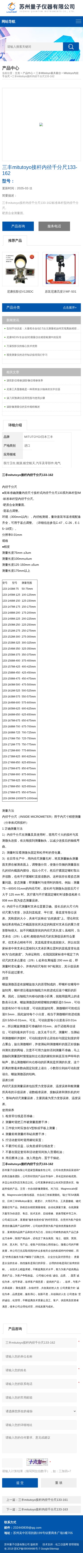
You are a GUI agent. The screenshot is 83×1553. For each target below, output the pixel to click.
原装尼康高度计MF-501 (60, 291)
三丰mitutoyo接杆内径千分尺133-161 (43, 1499)
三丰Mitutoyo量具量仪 (48, 73)
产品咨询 (18, 226)
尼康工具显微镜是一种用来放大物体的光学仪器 (33, 389)
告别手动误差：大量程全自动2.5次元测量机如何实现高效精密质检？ (44, 328)
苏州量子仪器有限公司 (17, 1544)
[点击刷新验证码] (37, 1462)
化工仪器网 (61, 1544)
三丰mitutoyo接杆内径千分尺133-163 (43, 1509)
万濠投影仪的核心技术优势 (22, 346)
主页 (17, 73)
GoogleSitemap (50, 1548)
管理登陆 (74, 1544)
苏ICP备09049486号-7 (27, 1548)
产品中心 (28, 73)
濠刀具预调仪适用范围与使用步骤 (26, 398)
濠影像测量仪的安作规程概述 (23, 406)
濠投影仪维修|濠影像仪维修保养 (25, 380)
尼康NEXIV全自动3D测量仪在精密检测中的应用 (34, 337)
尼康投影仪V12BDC (20, 291)
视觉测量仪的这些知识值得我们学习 (27, 354)
